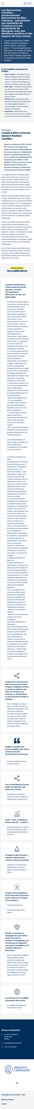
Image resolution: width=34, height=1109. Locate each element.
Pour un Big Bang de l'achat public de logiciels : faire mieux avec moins (17, 787)
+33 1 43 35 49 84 (10, 1047)
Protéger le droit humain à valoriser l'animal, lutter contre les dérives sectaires (17, 857)
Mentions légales (7, 1099)
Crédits (4, 1104)
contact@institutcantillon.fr (13, 1043)
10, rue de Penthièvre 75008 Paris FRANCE (11, 1037)
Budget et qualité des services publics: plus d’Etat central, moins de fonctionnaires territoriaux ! (17, 752)
